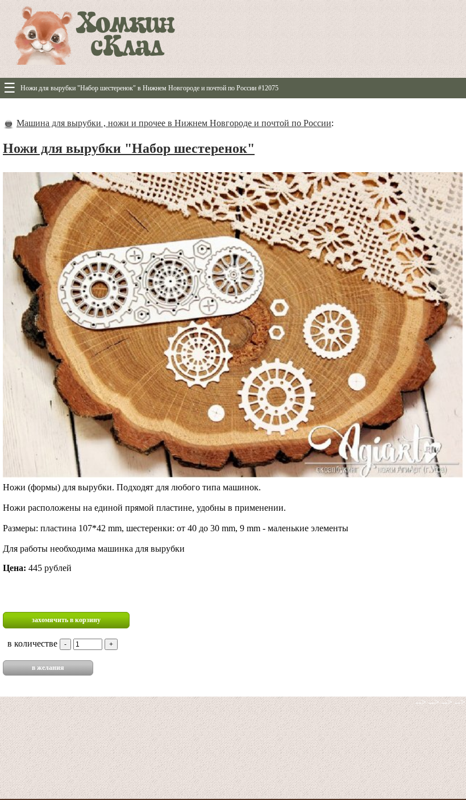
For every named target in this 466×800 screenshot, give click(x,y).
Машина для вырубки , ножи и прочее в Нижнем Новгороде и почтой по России (173, 123)
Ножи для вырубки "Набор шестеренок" (129, 148)
